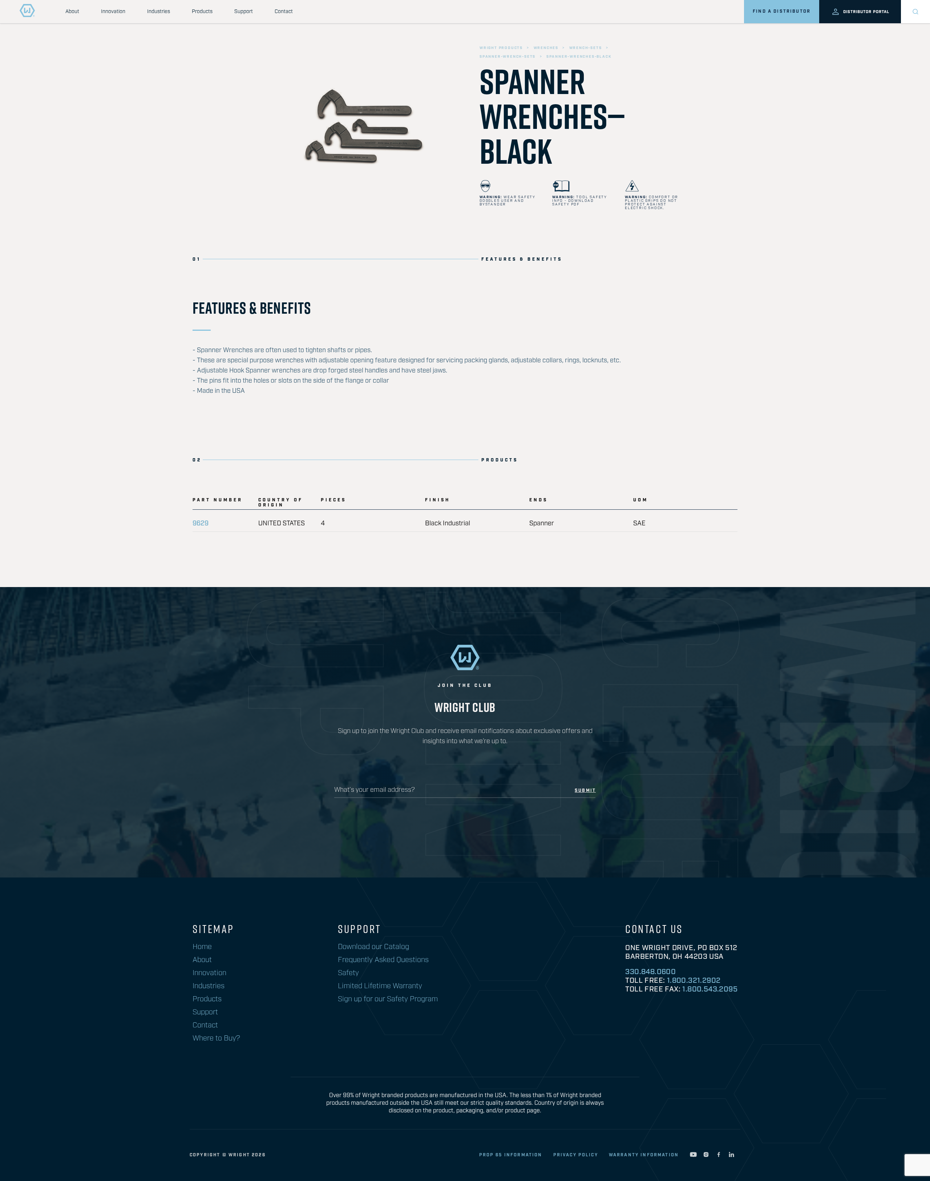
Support (243, 11)
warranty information (644, 1155)
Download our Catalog (373, 947)
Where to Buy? (216, 1038)
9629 (201, 523)
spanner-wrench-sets (507, 56)
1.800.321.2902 (694, 980)
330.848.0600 (650, 972)
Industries (158, 11)
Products (202, 11)
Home (202, 947)
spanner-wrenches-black (579, 56)
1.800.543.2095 (709, 989)
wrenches (546, 47)
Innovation (113, 11)
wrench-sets (585, 47)
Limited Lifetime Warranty (380, 986)
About (72, 11)
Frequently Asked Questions (383, 960)
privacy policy (575, 1155)
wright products (501, 47)
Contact (284, 11)
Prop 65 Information (510, 1155)
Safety (348, 973)
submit (585, 790)
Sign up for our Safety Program (388, 999)
